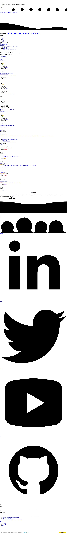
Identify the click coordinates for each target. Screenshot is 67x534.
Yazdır (1, 59)
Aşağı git (1, 60)
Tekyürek (5, 149)
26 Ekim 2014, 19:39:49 (3, 181)
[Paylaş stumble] (39, 136)
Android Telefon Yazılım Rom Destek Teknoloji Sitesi (23, 33)
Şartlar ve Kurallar (12, 517)
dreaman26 (5, 184)
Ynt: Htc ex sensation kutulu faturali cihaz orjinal (7, 94)
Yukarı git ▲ (17, 517)
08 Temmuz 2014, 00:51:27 (4, 95)
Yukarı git (1, 130)
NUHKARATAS (2, 173)
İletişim (14, 195)
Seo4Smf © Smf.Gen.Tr (15, 519)
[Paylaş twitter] (19, 136)
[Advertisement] (58, 81)
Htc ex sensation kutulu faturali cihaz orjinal (6, 73)
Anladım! (62, 532)
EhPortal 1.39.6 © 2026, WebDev (7, 518)
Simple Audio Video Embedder (6, 519)
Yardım (8, 517)
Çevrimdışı (6, 67)
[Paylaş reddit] (30, 136)
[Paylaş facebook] (9, 136)
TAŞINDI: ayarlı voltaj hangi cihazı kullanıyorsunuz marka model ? (11, 182)
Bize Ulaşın (3, 215)
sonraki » (4, 56)
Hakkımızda (3, 214)
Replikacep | (5, 517)
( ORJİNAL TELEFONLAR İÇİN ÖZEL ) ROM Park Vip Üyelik (11, 156)
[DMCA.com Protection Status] (33, 192)
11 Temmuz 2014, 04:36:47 (4, 111)
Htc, (2, 174)
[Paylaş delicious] (50, 136)
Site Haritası (21, 519)
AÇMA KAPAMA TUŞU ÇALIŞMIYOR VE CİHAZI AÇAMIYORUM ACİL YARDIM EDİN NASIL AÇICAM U (18, 165)
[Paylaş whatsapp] (3, 136)
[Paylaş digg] (34, 136)
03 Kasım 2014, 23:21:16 (4, 172)
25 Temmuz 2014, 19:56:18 (4, 163)
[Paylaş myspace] (25, 136)
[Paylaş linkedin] (14, 136)
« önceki (1, 56)
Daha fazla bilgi (26, 532)
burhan (3, 63)
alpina (5, 158)
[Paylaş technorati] (45, 136)
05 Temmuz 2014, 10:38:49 (4, 74)
